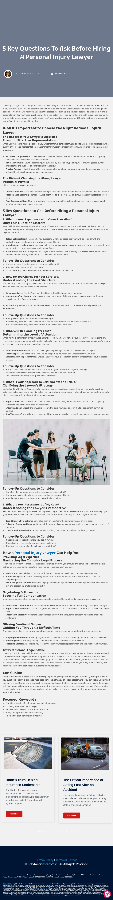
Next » (73, 832)
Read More (14, 814)
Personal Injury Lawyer (35, 553)
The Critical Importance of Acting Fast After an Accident (83, 785)
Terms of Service (66, 860)
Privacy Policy (44, 860)
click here (45, 888)
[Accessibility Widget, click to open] (107, 894)
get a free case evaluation (92, 660)
